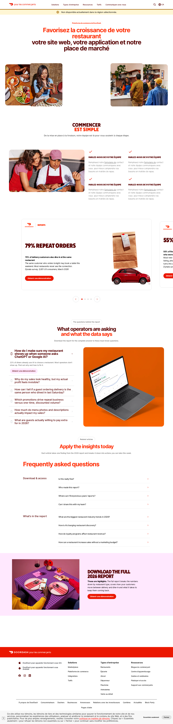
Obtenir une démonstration (24, 371)
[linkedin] (29, 676)
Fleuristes (105, 685)
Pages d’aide (86, 707)
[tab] (82, 299)
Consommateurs (47, 702)
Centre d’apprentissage (140, 671)
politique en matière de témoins (94, 718)
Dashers (60, 702)
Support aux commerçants (142, 685)
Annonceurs (85, 702)
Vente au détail (107, 694)
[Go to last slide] (76, 299)
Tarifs (70, 680)
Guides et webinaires (139, 676)
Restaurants (105, 667)
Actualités (138, 702)
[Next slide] (97, 299)
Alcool (103, 676)
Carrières (127, 702)
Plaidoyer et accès (138, 680)
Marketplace (73, 667)
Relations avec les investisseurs (106, 702)
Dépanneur (105, 680)
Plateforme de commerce (78, 671)
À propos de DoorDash (28, 702)
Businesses (72, 702)
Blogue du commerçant (140, 667)
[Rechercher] (154, 4)
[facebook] (19, 676)
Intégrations (73, 676)
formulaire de (110, 162)
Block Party (150, 702)
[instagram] (24, 676)
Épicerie (104, 671)
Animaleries (105, 689)
